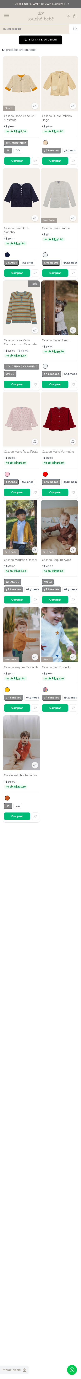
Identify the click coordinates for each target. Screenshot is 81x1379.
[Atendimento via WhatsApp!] (72, 1370)
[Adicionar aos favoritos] (35, 161)
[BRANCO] (45, 255)
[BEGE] (45, 142)
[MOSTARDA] (7, 690)
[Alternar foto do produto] (35, 106)
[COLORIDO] (45, 690)
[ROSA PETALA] (7, 474)
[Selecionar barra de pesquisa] (75, 28)
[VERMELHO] (45, 474)
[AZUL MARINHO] (7, 255)
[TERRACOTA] (7, 798)
